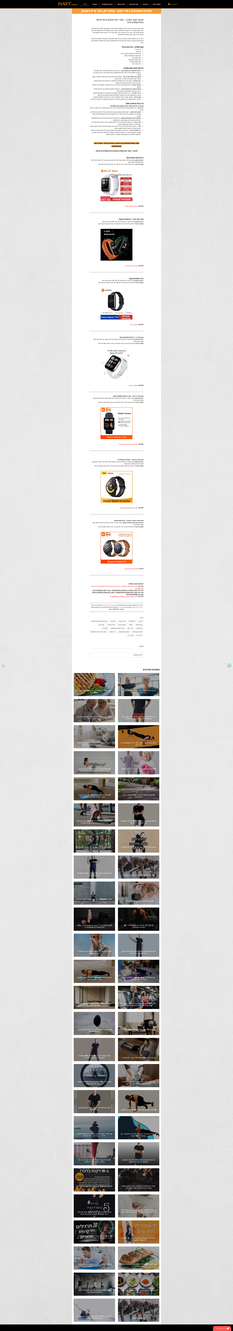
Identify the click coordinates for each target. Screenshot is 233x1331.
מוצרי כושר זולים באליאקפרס (98, 632)
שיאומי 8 (105, 628)
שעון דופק (101, 624)
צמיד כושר (130, 628)
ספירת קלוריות (111, 624)
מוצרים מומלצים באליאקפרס (99, 621)
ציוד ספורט (112, 632)
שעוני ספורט (139, 624)
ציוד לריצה (139, 635)
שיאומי (131, 624)
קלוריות (140, 621)
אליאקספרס (132, 621)
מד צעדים (113, 621)
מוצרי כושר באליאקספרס (117, 628)
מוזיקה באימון (122, 624)
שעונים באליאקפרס (124, 632)
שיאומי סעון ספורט (137, 632)
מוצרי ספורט (122, 621)
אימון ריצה (131, 635)
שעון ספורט (139, 628)
